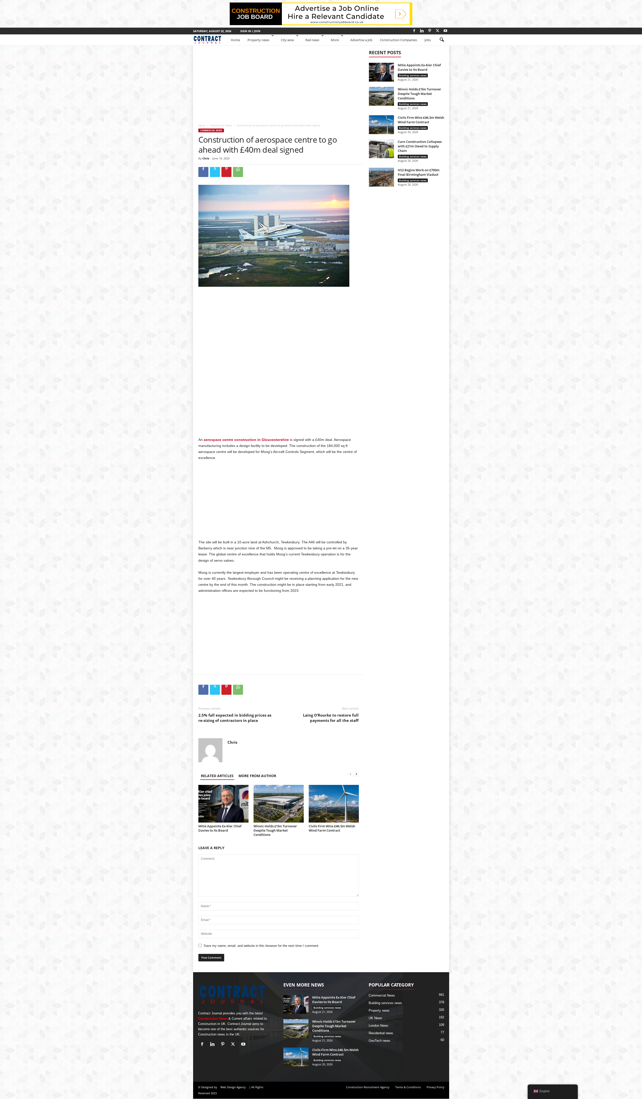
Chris (205, 158)
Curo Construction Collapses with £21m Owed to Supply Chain (420, 146)
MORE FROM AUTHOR (257, 775)
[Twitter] (438, 30)
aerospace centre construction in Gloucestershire (246, 440)
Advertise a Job (361, 40)
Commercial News (221, 125)
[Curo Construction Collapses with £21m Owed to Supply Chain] (381, 148)
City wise (287, 40)
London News (378, 1025)
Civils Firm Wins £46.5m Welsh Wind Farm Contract (332, 828)
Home (235, 40)
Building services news (413, 75)
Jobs (428, 40)
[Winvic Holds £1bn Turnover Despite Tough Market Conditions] (279, 804)
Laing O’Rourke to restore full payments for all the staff (331, 718)
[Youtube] (445, 30)
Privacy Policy (435, 1087)
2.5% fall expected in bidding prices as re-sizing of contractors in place (234, 718)
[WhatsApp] (238, 172)
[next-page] (356, 774)
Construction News (212, 1018)
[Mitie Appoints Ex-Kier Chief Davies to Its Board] (223, 804)
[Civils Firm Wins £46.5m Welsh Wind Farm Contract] (334, 804)
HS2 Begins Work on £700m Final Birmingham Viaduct (418, 172)
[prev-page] (350, 774)
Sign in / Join (250, 31)
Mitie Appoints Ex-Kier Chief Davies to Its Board (220, 828)
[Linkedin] (422, 30)
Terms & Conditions (408, 1087)
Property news (258, 40)
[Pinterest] (430, 30)
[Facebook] (414, 30)
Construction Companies (398, 40)
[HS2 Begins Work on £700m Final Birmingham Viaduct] (381, 177)
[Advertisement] (278, 82)
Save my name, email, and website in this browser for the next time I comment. (261, 946)
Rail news (312, 40)
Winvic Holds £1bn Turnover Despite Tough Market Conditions (275, 830)
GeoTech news (379, 1041)
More (335, 40)
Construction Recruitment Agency (367, 1087)
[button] (441, 39)
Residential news (381, 1033)
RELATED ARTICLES (217, 775)
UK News (375, 1018)
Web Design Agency (233, 1087)
